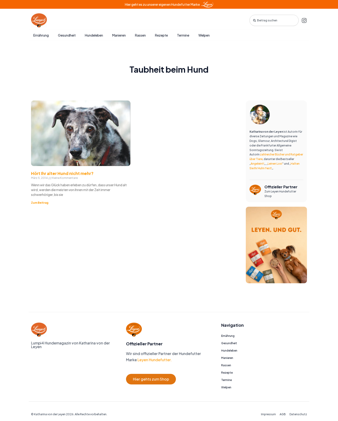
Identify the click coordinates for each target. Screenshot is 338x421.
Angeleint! (257, 163)
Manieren (119, 35)
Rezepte (161, 35)
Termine (183, 35)
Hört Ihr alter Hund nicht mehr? (62, 173)
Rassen (140, 35)
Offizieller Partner (281, 186)
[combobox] (274, 20)
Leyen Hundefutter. (154, 359)
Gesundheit (67, 35)
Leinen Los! (275, 163)
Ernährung (41, 35)
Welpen (204, 35)
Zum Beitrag (39, 202)
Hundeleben (94, 35)
